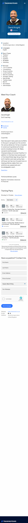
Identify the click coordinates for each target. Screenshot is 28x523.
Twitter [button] (5, 127)
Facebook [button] (6, 126)
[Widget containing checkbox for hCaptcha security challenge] (12, 299)
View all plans (18, 195)
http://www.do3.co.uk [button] (7, 121)
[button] (8, 313)
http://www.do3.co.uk (14, 311)
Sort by (3, 200)
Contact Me (15, 30)
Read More (4, 170)
